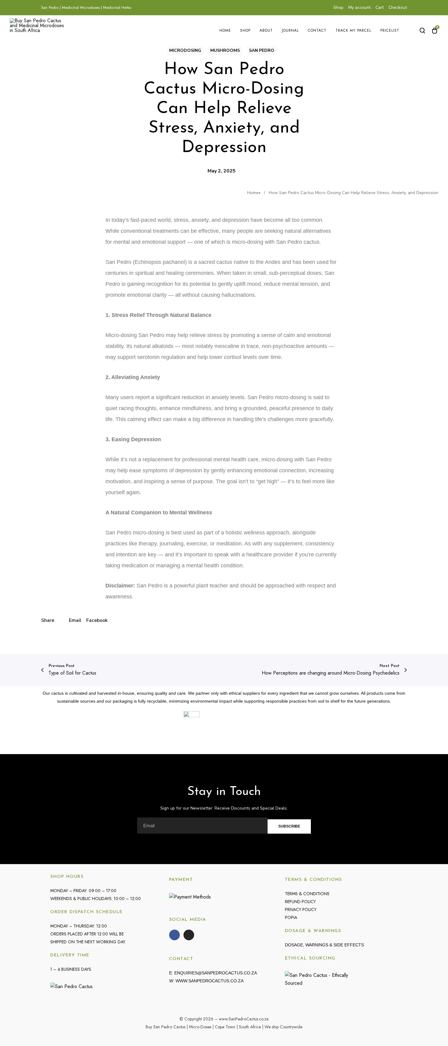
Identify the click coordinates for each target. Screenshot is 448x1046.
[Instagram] (188, 935)
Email (75, 620)
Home (252, 193)
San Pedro (261, 50)
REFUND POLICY (300, 902)
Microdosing (185, 50)
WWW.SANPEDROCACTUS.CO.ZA (210, 980)
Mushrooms (225, 50)
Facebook (97, 620)
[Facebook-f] (174, 935)
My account (359, 7)
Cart (379, 7)
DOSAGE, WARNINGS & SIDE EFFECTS (324, 944)
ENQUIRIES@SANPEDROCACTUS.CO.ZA (215, 972)
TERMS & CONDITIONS (307, 894)
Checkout (398, 7)
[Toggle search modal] (422, 30)
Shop (338, 7)
